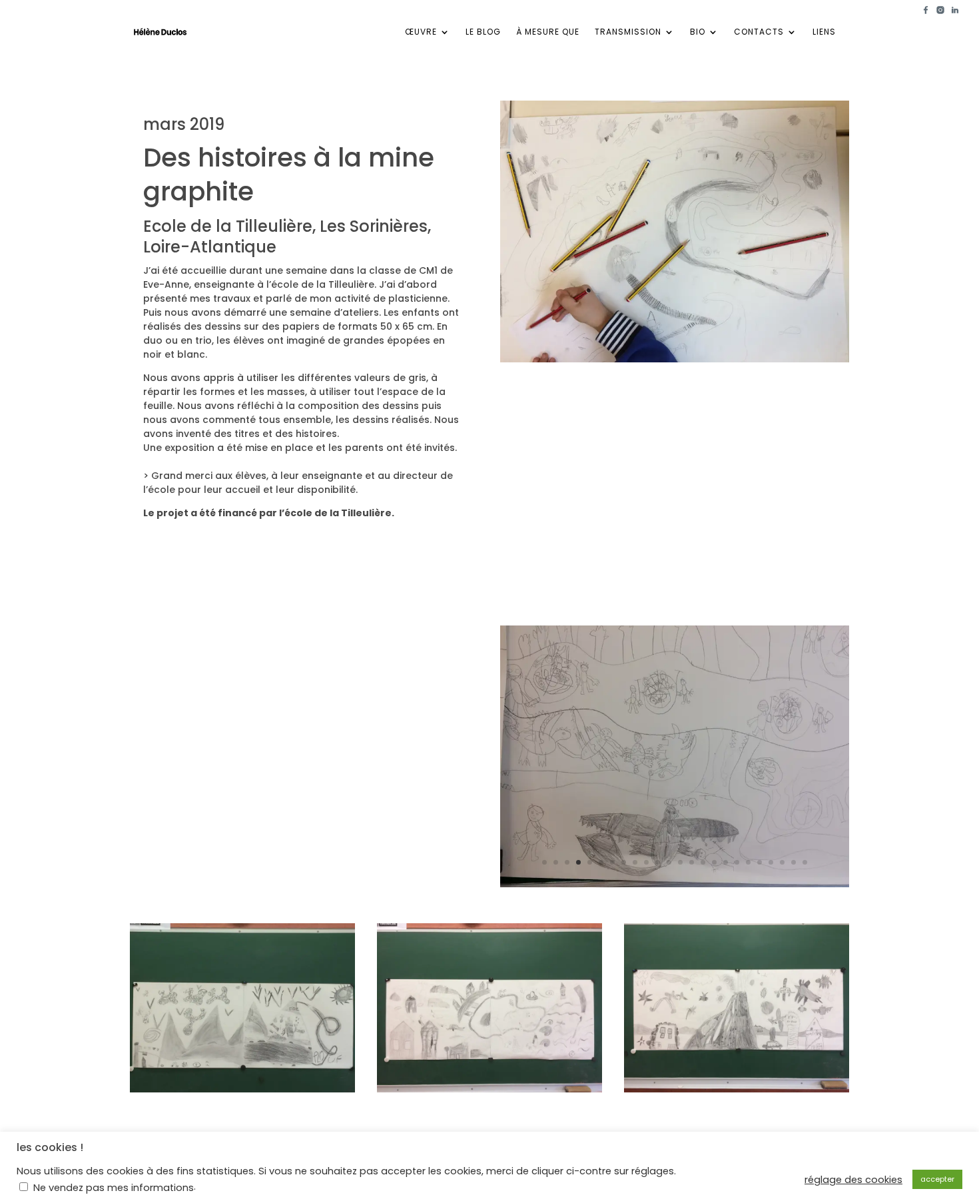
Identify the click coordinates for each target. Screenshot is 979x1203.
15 (703, 862)
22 (782, 862)
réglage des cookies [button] (853, 1180)
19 (748, 862)
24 (805, 862)
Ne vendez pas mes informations (113, 1187)
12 (669, 862)
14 (691, 862)
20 (759, 862)
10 (646, 862)
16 (714, 862)
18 (737, 862)
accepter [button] (937, 1179)
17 (725, 862)
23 (793, 862)
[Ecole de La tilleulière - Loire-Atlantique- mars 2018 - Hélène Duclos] (242, 1092)
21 (771, 862)
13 (680, 862)
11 (657, 862)
